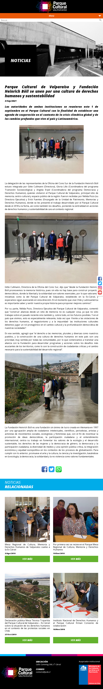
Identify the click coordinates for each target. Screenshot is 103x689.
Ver (27, 558)
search (100, 20)
